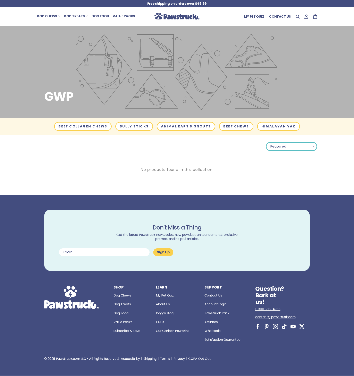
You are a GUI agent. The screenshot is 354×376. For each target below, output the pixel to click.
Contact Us (213, 295)
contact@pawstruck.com (275, 317)
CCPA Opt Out (199, 359)
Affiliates (211, 322)
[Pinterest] (266, 326)
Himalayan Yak (278, 126)
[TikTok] (284, 326)
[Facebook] (257, 326)
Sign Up (163, 252)
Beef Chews (236, 126)
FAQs (160, 322)
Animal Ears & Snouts (186, 126)
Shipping (150, 359)
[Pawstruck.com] (177, 16)
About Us (163, 304)
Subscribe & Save (126, 330)
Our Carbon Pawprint (172, 330)
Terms (165, 359)
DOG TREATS (74, 16)
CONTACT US (280, 16)
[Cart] (315, 16)
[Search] (298, 17)
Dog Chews (122, 295)
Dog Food (120, 313)
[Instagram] (275, 326)
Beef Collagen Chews (82, 126)
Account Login (215, 304)
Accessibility (130, 359)
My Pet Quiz (254, 16)
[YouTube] (293, 326)
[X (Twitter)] (301, 326)
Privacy (179, 359)
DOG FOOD (100, 16)
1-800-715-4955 (267, 309)
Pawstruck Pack (216, 313)
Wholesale (212, 330)
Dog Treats (122, 304)
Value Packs (122, 322)
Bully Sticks (134, 126)
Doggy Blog (165, 313)
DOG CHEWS (47, 16)
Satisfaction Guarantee (222, 339)
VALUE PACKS (124, 16)
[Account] (306, 17)
